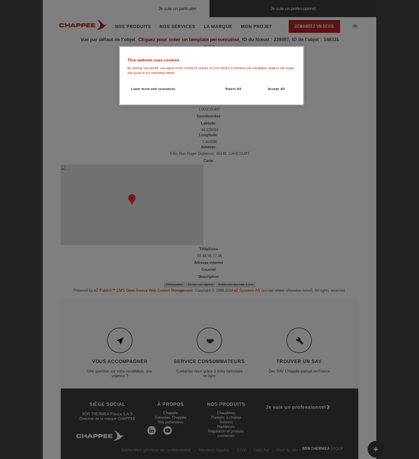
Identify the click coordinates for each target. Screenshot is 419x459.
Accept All (276, 89)
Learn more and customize (153, 89)
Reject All (233, 89)
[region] (211, 76)
